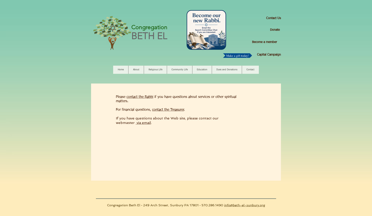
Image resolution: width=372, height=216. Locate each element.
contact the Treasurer (168, 109)
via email (143, 123)
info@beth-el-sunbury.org (244, 205)
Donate (275, 29)
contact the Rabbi (140, 97)
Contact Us (273, 18)
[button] (136, 70)
